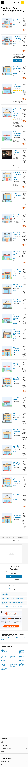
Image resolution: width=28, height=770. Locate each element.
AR (6, 537)
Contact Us (18, 60)
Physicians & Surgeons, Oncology (13, 658)
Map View (6, 14)
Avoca (9, 537)
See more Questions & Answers (14, 606)
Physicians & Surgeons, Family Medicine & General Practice (22, 652)
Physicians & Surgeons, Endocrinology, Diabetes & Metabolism (13, 664)
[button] (26, 2)
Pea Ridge (24, 637)
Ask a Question (15, 589)
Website (15, 24)
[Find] (22, 2)
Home (2, 537)
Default (23, 15)
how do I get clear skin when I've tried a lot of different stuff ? (12, 594)
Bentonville (10, 637)
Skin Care (12, 649)
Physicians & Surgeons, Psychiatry (4, 669)
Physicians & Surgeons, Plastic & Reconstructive (22, 663)
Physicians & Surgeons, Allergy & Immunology (22, 658)
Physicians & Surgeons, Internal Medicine (4, 658)
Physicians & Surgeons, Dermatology (4, 650)
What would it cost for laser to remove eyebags (12, 598)
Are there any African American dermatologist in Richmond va (12, 603)
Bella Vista (17, 637)
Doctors (14, 537)
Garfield (3, 639)
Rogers (2, 637)
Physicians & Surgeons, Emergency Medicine (4, 663)
